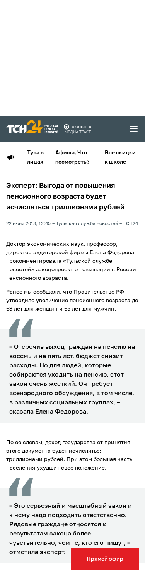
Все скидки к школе (120, 157)
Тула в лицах (35, 157)
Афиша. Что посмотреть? (72, 157)
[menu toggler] (134, 128)
